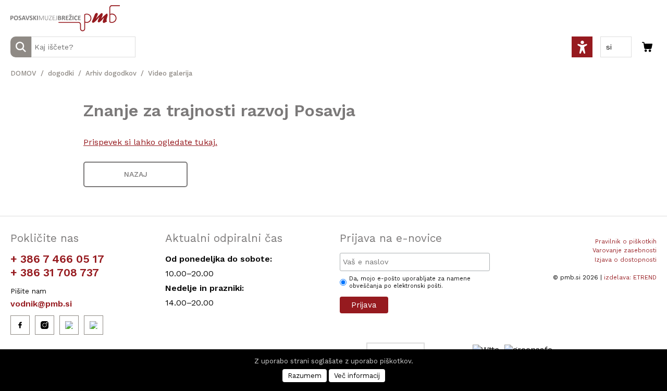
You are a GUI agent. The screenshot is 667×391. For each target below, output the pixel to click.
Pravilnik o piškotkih (626, 241)
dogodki (61, 73)
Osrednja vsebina (25, 6)
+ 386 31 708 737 (54, 272)
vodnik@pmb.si (41, 304)
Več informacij (357, 376)
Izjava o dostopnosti (626, 259)
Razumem (305, 376)
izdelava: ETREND (630, 277)
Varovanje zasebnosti (624, 250)
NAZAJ (135, 174)
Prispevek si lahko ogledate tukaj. (150, 142)
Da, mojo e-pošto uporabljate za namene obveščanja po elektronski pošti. (410, 282)
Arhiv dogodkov (111, 73)
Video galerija (170, 73)
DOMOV (23, 73)
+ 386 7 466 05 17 (57, 258)
